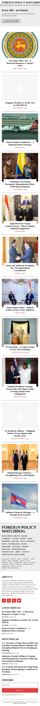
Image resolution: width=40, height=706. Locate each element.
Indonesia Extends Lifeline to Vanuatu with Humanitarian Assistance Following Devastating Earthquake (19, 658)
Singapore (17, 108)
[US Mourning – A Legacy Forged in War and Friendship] (20, 332)
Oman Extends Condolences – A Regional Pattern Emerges (20, 143)
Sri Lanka (18, 68)
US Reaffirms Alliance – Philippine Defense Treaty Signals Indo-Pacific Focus (20, 433)
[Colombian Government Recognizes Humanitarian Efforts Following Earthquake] (20, 167)
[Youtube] (19, 601)
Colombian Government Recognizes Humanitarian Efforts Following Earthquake (20, 184)
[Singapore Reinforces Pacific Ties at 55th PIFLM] (20, 88)
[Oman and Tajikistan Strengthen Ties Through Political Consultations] (20, 251)
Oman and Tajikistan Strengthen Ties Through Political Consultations (20, 268)
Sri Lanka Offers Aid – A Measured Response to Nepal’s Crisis (20, 63)
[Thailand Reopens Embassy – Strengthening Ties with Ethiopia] (20, 458)
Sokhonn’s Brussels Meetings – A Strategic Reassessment (20, 513)
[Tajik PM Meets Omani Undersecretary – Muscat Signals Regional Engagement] (20, 209)
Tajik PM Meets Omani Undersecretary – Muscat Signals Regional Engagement (20, 226)
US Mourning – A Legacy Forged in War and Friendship (20, 348)
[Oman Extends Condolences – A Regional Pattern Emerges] (20, 127)
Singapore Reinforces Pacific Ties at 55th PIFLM (20, 104)
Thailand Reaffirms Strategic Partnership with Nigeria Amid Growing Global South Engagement (20, 390)
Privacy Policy (19, 694)
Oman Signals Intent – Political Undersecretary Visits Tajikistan (20, 308)
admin (25, 68)
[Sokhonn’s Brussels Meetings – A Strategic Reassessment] (20, 498)
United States (18, 352)
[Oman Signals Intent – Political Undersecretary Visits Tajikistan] (20, 293)
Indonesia (5, 663)
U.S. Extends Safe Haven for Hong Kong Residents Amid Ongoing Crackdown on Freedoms (19, 669)
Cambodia (18, 517)
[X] (14, 601)
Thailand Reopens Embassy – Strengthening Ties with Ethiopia (20, 474)
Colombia (18, 189)
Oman (18, 147)
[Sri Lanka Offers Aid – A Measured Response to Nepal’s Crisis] (20, 46)
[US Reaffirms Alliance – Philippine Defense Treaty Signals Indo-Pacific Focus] (20, 416)
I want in (18, 690)
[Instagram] (9, 601)
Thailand (18, 397)
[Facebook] (4, 601)
